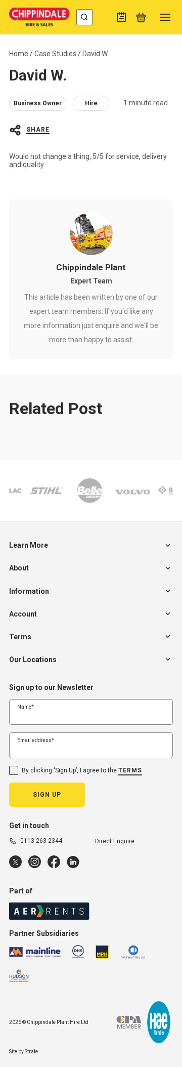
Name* (25, 707)
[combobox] (84, 17)
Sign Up (47, 794)
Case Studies (55, 54)
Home (18, 54)
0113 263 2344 (41, 840)
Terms (130, 770)
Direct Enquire (114, 841)
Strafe (31, 1051)
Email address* (35, 740)
